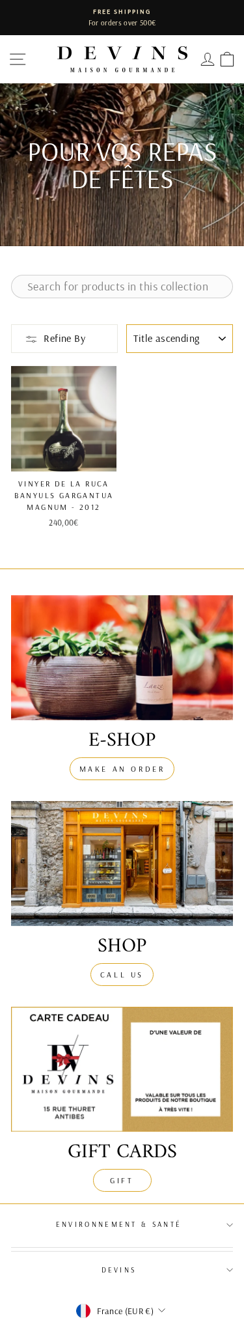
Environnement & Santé (119, 1224)
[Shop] (122, 863)
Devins (119, 1269)
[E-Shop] (122, 657)
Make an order (122, 769)
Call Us (122, 974)
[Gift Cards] (122, 1069)
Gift (121, 1180)
